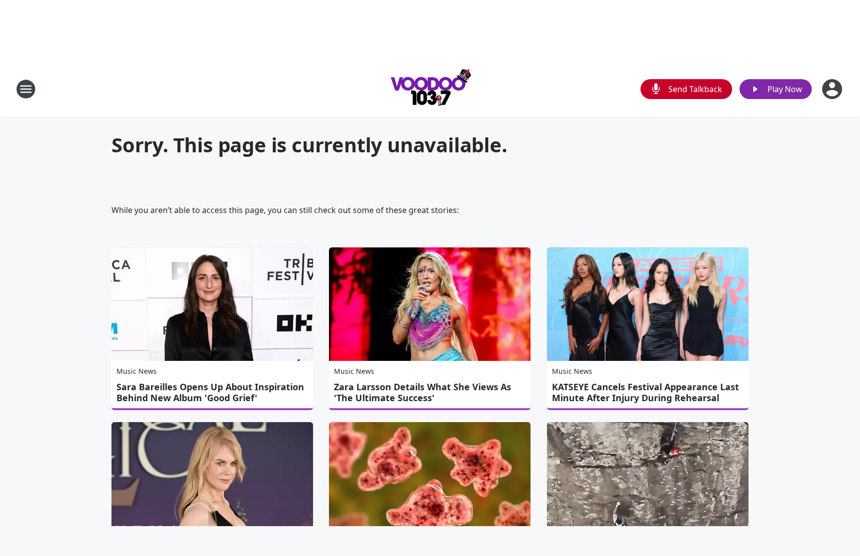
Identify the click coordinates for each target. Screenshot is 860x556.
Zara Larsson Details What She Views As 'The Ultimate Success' (422, 392)
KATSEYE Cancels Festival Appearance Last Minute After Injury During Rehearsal (645, 392)
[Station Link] (430, 89)
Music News (136, 371)
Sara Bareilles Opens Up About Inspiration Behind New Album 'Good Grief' (210, 392)
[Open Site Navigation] (26, 89)
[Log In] (833, 89)
